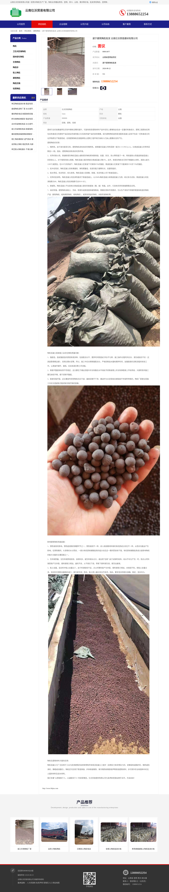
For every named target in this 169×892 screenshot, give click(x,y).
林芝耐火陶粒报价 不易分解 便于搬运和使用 (23, 149)
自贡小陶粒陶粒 (24, 849)
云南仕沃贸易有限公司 (26, 879)
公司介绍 (84, 24)
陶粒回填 (16, 83)
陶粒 (15, 46)
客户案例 (127, 24)
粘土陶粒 (16, 73)
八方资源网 (31, 883)
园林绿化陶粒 (18, 57)
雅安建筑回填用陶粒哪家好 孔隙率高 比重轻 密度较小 (23, 134)
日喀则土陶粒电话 (54, 849)
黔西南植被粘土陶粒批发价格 (113, 849)
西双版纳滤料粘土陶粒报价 (143, 849)
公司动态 (105, 24)
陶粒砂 (15, 67)
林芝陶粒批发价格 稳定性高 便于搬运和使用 (23, 104)
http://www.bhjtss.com (50, 788)
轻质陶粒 (16, 89)
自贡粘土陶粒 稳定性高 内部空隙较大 (23, 144)
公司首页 (21, 24)
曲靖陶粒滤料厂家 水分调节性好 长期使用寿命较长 (23, 109)
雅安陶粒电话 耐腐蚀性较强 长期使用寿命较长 (23, 114)
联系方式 (148, 24)
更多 (33, 98)
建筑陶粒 (36, 31)
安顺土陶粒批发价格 (84, 849)
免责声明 (39, 883)
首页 (20, 31)
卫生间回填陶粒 (19, 51)
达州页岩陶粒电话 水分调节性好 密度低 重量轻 (23, 124)
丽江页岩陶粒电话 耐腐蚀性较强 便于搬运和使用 (23, 129)
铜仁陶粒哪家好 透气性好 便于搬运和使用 (23, 139)
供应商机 (42, 24)
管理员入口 (47, 883)
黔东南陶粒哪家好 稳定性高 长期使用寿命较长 (23, 119)
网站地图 (56, 883)
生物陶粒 (16, 62)
